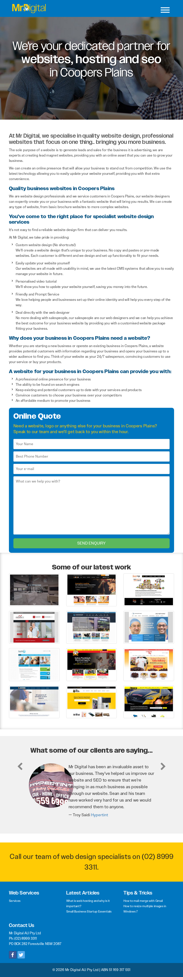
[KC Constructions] (34, 589)
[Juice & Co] (148, 589)
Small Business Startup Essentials (89, 911)
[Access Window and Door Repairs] (34, 701)
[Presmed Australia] (34, 664)
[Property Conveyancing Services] (34, 627)
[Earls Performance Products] (148, 701)
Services (15, 901)
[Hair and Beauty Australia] (91, 589)
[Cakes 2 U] (148, 664)
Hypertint (99, 815)
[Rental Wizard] (91, 701)
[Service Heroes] (91, 664)
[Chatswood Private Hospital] (91, 627)
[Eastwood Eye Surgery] (148, 627)
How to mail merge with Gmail (143, 901)
